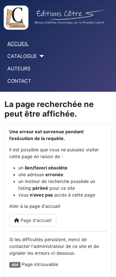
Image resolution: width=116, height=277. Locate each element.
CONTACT (19, 81)
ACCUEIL (18, 44)
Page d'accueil (35, 220)
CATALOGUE (22, 56)
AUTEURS (18, 68)
